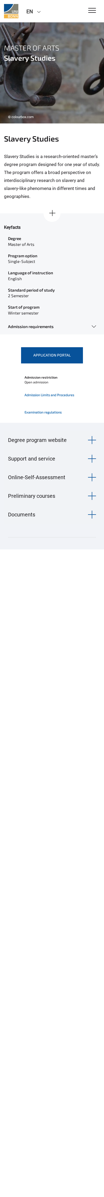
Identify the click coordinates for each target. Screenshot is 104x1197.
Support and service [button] (31, 458)
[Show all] (52, 213)
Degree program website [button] (37, 440)
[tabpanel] (52, 72)
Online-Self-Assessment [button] (36, 477)
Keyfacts (12, 227)
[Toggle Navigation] (92, 10)
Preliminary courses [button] (31, 496)
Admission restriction (41, 377)
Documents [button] (21, 514)
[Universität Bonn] (11, 11)
